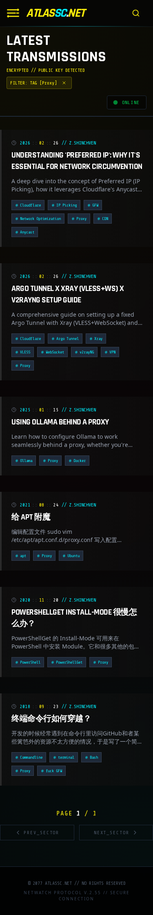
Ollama (26, 460)
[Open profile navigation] (13, 13)
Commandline (31, 757)
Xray (98, 338)
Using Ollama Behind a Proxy (60, 422)
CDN (105, 218)
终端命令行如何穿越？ (51, 718)
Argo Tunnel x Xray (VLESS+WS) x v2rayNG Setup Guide (67, 294)
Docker (79, 460)
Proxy (81, 218)
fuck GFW (54, 770)
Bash (94, 757)
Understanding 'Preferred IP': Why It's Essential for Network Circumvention (76, 161)
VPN (112, 352)
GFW (95, 205)
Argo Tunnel (67, 338)
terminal (66, 757)
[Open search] (136, 13)
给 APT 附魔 (30, 517)
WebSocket (55, 352)
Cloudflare (30, 205)
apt (23, 555)
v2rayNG (87, 352)
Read (124, 233)
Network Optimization (40, 218)
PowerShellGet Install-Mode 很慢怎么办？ (74, 618)
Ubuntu (73, 555)
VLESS (25, 352)
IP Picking (66, 205)
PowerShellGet (69, 662)
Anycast (27, 232)
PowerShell (30, 662)
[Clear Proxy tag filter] (64, 83)
